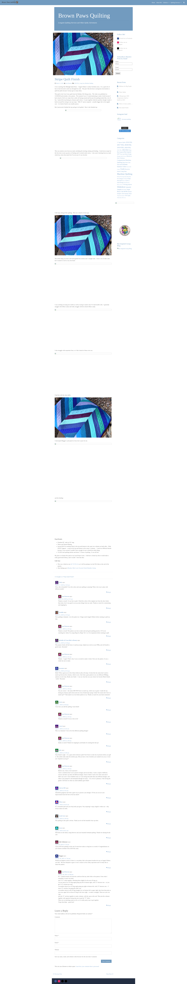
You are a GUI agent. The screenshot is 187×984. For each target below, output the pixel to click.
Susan (60, 828)
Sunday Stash (128, 193)
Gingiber (118, 169)
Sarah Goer (62, 816)
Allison (61, 802)
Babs (60, 750)
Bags (130, 150)
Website (57, 949)
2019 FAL (76, 83)
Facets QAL (129, 166)
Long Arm (82, 83)
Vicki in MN (62, 788)
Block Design (128, 154)
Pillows (123, 180)
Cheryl (61, 726)
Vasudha (61, 612)
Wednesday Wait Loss (121, 197)
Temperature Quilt (120, 195)
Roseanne (61, 668)
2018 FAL (128, 145)
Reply (109, 592)
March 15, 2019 (59, 83)
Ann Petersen (69, 83)
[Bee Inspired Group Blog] (124, 255)
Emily (60, 582)
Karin (60, 702)
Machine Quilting (89, 83)
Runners (121, 184)
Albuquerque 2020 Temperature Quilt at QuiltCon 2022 (123, 98)
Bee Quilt (122, 154)
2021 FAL (119, 150)
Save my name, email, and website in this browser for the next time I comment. (76, 956)
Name (57, 935)
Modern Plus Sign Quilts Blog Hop (124, 176)
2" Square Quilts (121, 142)
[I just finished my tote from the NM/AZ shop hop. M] (128, 123)
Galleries (165, 2)
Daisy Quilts (122, 92)
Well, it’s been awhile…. (125, 104)
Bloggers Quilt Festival (121, 156)
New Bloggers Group (122, 178)
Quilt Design (120, 182)
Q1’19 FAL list (75, 564)
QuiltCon (127, 180)
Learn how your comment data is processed (87, 966)
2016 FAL (129, 142)
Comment (57, 917)
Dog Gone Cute (126, 162)
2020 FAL (127, 147)
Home (153, 2)
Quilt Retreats (127, 182)
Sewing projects (127, 184)
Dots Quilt (119, 164)
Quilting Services (175, 2)
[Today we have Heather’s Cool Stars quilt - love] (128, 125)
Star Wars (124, 189)
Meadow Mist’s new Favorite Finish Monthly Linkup (82, 568)
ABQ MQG (125, 150)
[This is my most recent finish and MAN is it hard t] (121, 125)
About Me (159, 2)
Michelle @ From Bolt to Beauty (68, 640)
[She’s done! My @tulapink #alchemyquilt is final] (121, 123)
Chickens (122, 158)
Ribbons (118, 184)
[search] (184, 2)
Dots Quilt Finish (123, 107)
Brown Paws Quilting (84, 15)
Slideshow (121, 187)
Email (57, 942)
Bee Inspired (120, 152)
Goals (122, 169)
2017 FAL (120, 145)
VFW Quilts (127, 195)
